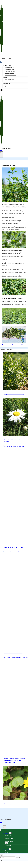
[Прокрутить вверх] (1, 827)
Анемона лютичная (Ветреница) (13, 547)
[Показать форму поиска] (1, 90)
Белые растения (13, 162)
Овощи (7, 81)
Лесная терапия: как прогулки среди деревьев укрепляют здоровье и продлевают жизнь (15, 760)
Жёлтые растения (8, 836)
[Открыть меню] (1, 155)
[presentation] (15, 371)
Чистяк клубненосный (11, 803)
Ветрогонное (5, 344)
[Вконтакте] (1, 62)
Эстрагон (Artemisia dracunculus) (14, 394)
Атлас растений (5, 162)
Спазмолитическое (16, 344)
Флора (6, 850)
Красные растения (9, 838)
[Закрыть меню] (0, 830)
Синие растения (8, 839)
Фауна (7, 86)
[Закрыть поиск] (1, 855)
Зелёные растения (10, 75)
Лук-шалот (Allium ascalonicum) (13, 653)
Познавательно (6, 849)
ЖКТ (9, 344)
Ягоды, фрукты (9, 79)
